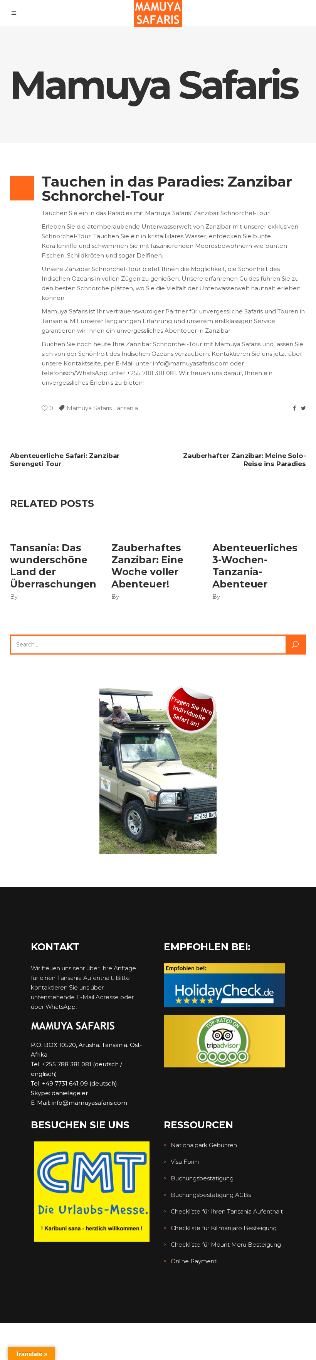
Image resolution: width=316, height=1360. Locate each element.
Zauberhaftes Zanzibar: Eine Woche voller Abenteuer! (147, 566)
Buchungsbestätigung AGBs (211, 1194)
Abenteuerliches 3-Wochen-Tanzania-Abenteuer (254, 566)
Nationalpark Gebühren (204, 1145)
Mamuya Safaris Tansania (102, 408)
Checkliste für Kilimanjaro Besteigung (224, 1228)
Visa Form (185, 1161)
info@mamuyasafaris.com (89, 1102)
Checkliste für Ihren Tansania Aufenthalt (227, 1211)
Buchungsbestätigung (202, 1178)
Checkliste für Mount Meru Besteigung (226, 1244)
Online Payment (194, 1261)
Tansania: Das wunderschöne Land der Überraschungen (53, 566)
